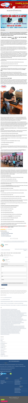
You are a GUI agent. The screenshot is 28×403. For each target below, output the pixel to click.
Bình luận (2, 266)
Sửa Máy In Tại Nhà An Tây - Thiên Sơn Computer (7, 303)
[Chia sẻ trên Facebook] (12, 238)
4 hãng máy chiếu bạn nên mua (20, 314)
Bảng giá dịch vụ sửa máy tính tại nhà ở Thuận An (14, 328)
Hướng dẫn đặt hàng (17, 382)
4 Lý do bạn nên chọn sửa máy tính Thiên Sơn (5, 316)
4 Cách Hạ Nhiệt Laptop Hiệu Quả (4, 314)
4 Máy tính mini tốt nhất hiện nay (4, 315)
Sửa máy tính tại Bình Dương (5, 232)
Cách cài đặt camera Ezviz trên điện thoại (5, 330)
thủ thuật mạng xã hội (3, 343)
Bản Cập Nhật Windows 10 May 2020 (4, 328)
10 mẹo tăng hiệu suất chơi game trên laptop (5, 323)
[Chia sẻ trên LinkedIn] (17, 238)
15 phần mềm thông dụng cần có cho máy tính (15, 323)
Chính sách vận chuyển (18, 392)
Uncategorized (2, 354)
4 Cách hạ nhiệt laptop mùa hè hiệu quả (12, 314)
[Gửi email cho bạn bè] (14, 238)
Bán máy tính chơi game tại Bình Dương (20, 327)
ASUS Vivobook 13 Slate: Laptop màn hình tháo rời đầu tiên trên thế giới (8, 327)
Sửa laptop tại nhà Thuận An (5, 234)
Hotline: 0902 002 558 (4, 401)
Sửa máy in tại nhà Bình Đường (19, 303)
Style (1, 340)
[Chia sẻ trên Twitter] (13, 238)
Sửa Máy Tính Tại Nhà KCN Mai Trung (22, 305)
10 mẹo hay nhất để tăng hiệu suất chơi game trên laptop (17, 322)
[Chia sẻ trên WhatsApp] (10, 238)
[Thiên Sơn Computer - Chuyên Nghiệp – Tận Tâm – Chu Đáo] (4, 4)
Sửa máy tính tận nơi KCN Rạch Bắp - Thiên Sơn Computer (8, 305)
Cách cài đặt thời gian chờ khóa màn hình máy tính (15, 330)
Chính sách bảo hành (17, 388)
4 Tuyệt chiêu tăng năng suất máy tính (12, 315)
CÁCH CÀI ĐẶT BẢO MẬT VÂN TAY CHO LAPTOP (15, 329)
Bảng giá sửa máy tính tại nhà (23, 328)
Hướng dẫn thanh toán (17, 384)
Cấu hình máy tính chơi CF (8, 297)
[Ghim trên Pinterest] (16, 238)
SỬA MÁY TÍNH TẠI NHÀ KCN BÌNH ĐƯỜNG (7, 233)
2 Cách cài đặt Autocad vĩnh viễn (13, 309)
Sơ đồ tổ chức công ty (3, 382)
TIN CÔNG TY (2, 347)
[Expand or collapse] (26, 30)
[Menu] (9, 4)
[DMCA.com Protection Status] (11, 373)
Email (2, 276)
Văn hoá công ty (3, 380)
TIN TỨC (14, 9)
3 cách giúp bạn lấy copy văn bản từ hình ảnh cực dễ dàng (7, 310)
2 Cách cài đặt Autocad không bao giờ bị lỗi (5, 309)
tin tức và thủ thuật (3, 351)
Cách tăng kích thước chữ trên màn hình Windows (20, 301)
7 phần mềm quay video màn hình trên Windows (16, 321)
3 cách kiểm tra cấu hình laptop (16, 310)
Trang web (2, 279)
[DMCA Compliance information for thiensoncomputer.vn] (8, 373)
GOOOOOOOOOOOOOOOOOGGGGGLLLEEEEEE (7, 301)
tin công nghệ (2, 344)
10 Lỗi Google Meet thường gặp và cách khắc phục (6, 322)
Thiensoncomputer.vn (6, 32)
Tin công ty (2, 383)
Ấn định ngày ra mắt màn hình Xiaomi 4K (5, 334)
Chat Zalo (2, 399)
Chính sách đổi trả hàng (18, 389)
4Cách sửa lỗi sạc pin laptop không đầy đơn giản (21, 315)
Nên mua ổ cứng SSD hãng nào (6, 249)
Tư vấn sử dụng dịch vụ (18, 381)
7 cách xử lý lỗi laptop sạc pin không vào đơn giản (6, 321)
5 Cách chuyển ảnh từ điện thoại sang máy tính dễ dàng (16, 316)
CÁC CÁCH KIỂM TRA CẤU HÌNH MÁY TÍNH (5, 329)
